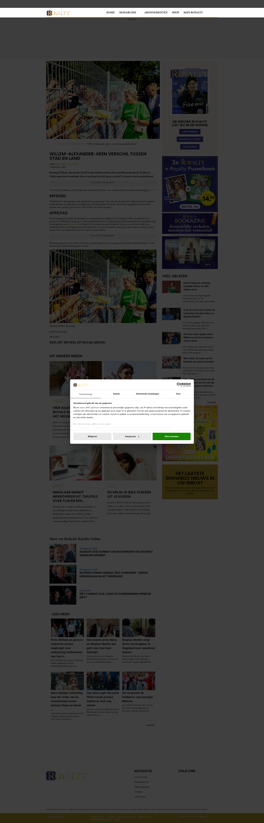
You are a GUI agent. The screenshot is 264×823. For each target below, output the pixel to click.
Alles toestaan (171, 436)
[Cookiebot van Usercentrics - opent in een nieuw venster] (179, 385)
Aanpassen (130, 436)
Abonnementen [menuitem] (155, 12)
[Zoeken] (215, 12)
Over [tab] (178, 393)
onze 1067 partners (89, 407)
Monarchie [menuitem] (127, 12)
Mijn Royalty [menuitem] (193, 12)
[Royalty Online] (74, 12)
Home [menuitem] (110, 12)
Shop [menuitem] (175, 12)
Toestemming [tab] (85, 394)
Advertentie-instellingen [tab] (147, 393)
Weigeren (92, 436)
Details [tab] (116, 393)
